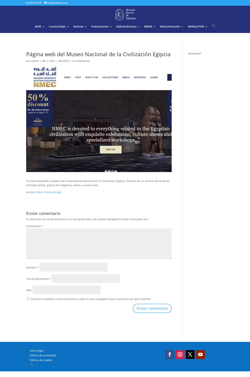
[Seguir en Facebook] (169, 354)
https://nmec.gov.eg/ (48, 192)
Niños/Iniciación (170, 26)
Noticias (78, 26)
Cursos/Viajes (57, 26)
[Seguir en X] (190, 354)
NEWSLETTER (196, 26)
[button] (213, 28)
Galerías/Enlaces (126, 26)
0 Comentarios (81, 61)
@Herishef (194, 53)
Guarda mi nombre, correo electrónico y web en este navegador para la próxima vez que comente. (91, 299)
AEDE (38, 26)
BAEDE (148, 26)
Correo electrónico (38, 279)
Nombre (32, 267)
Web (29, 290)
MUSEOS (64, 61)
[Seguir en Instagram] (180, 354)
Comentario (34, 226)
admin (35, 61)
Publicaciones (100, 26)
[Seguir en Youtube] (200, 354)
